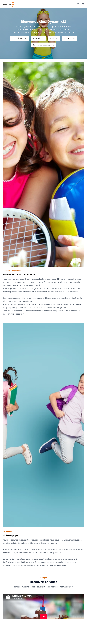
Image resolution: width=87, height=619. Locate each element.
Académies (54, 38)
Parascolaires (38, 38)
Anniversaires (69, 38)
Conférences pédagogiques (43, 45)
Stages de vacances (19, 38)
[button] (78, 4)
